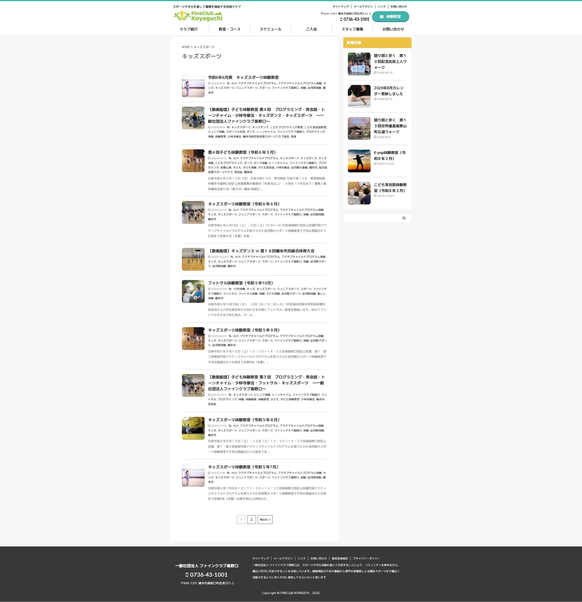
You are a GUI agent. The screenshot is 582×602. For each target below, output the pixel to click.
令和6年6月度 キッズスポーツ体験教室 (243, 77)
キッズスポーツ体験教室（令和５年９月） (244, 330)
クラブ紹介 (189, 29)
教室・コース (230, 29)
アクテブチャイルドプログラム (257, 83)
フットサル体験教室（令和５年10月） (241, 283)
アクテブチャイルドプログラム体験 (300, 83)
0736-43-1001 (356, 19)
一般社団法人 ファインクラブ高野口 (206, 565)
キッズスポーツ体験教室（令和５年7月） (244, 466)
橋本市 (313, 167)
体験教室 (220, 136)
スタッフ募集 (352, 29)
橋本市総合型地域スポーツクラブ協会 (266, 136)
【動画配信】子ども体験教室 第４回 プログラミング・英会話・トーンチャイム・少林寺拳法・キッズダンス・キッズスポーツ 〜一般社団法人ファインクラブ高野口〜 (266, 115)
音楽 (293, 136)
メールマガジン (363, 6)
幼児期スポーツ (291, 294)
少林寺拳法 (234, 136)
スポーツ (264, 88)
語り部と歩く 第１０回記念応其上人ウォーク (390, 61)
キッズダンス (260, 127)
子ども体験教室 (289, 399)
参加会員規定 (340, 558)
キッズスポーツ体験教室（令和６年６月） (244, 204)
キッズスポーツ (224, 88)
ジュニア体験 (216, 132)
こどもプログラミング (228, 163)
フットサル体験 (248, 294)
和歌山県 (226, 167)
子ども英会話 (266, 167)
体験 (303, 88)
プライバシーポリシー (366, 558)
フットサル (230, 294)
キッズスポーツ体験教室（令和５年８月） (244, 419)
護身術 (248, 172)
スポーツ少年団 (235, 132)
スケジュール (270, 29)
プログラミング (315, 132)
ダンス (251, 132)
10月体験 (239, 289)
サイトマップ (341, 6)
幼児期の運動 (299, 167)
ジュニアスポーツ (247, 88)
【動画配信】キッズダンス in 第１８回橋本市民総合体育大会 (261, 250)
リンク (382, 6)
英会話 (238, 172)
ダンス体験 (260, 163)
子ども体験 (249, 167)
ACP (234, 83)
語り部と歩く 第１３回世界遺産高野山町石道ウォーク (390, 125)
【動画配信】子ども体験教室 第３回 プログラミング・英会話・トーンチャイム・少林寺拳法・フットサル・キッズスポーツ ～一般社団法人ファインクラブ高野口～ (266, 382)
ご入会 (311, 29)
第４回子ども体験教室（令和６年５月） (243, 152)
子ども (237, 167)
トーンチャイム (266, 132)
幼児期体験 (314, 88)
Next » (265, 519)
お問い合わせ (399, 6)
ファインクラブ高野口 (285, 88)
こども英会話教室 (315, 127)
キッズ (212, 214)
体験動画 (251, 399)
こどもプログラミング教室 (286, 127)
